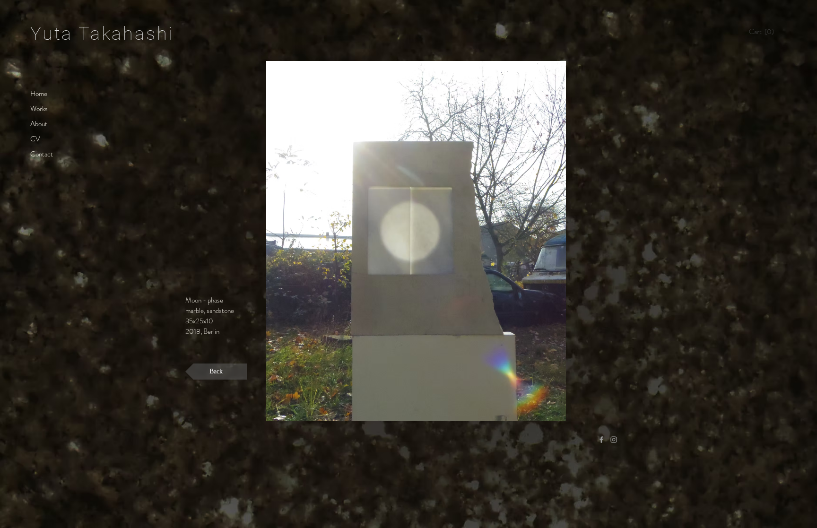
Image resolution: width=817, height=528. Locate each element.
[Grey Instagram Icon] (613, 439)
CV (35, 139)
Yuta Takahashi (102, 33)
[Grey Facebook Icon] (601, 439)
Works (39, 109)
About (38, 124)
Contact (41, 154)
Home (38, 93)
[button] (764, 31)
